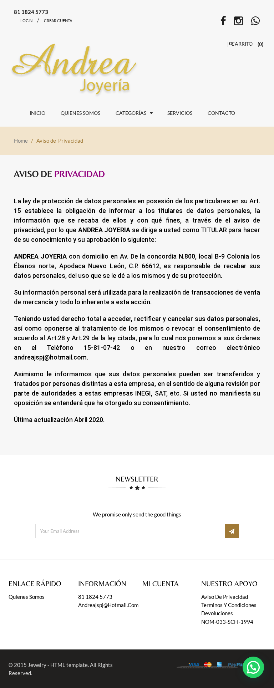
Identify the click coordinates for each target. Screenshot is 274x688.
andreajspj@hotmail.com (108, 605)
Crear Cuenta (58, 20)
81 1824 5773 (95, 596)
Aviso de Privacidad (224, 596)
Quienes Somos (27, 596)
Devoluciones (217, 613)
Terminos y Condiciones (229, 605)
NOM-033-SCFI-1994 (227, 621)
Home (21, 140)
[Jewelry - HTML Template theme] (77, 67)
